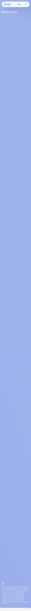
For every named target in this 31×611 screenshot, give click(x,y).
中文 (19, 4)
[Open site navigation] (26, 4)
